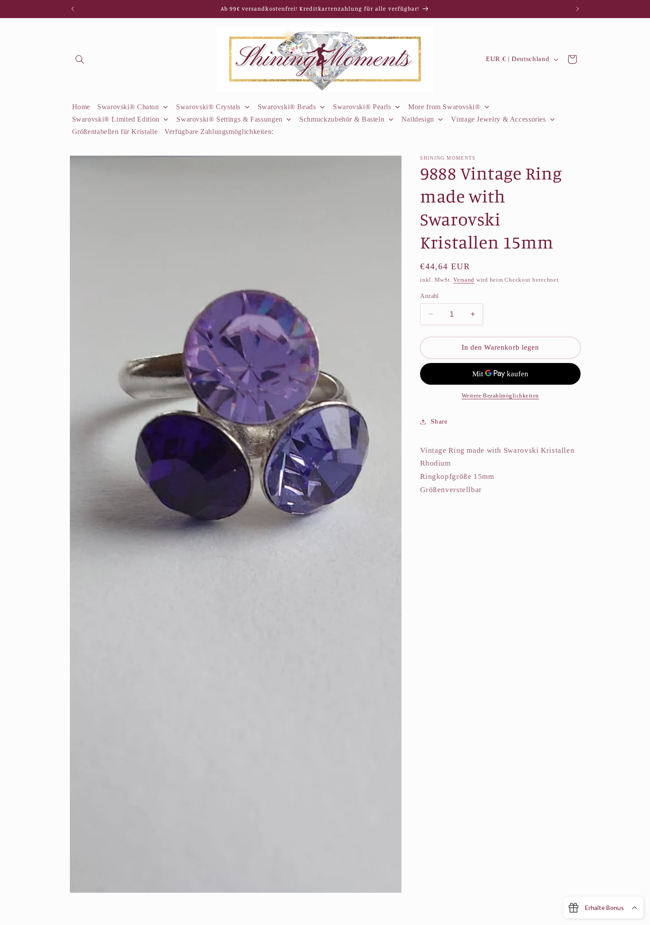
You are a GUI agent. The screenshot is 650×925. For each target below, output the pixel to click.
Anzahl (429, 295)
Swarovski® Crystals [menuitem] (208, 107)
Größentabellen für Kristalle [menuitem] (115, 131)
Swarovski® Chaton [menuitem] (128, 107)
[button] (80, 59)
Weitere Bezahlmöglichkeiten (500, 396)
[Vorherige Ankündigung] (72, 9)
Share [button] (439, 421)
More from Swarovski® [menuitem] (444, 107)
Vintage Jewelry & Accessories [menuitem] (498, 119)
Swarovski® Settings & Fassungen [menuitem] (229, 119)
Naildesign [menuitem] (417, 119)
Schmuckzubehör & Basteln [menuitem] (341, 119)
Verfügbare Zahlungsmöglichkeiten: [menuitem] (219, 131)
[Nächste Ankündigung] (577, 9)
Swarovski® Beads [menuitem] (287, 107)
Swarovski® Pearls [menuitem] (362, 107)
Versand (463, 280)
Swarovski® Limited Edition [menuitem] (116, 119)
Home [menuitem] (81, 107)
